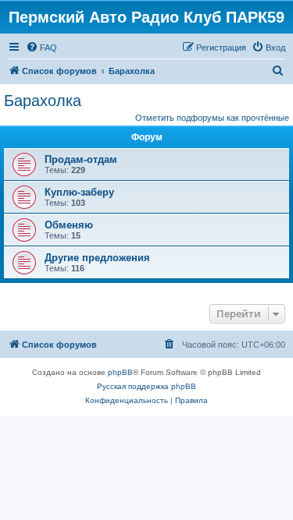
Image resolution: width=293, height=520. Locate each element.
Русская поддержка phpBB (146, 386)
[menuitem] (41, 47)
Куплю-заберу (79, 192)
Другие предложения (97, 258)
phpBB (120, 372)
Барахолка (42, 100)
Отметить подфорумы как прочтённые (212, 117)
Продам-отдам (81, 159)
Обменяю (69, 225)
